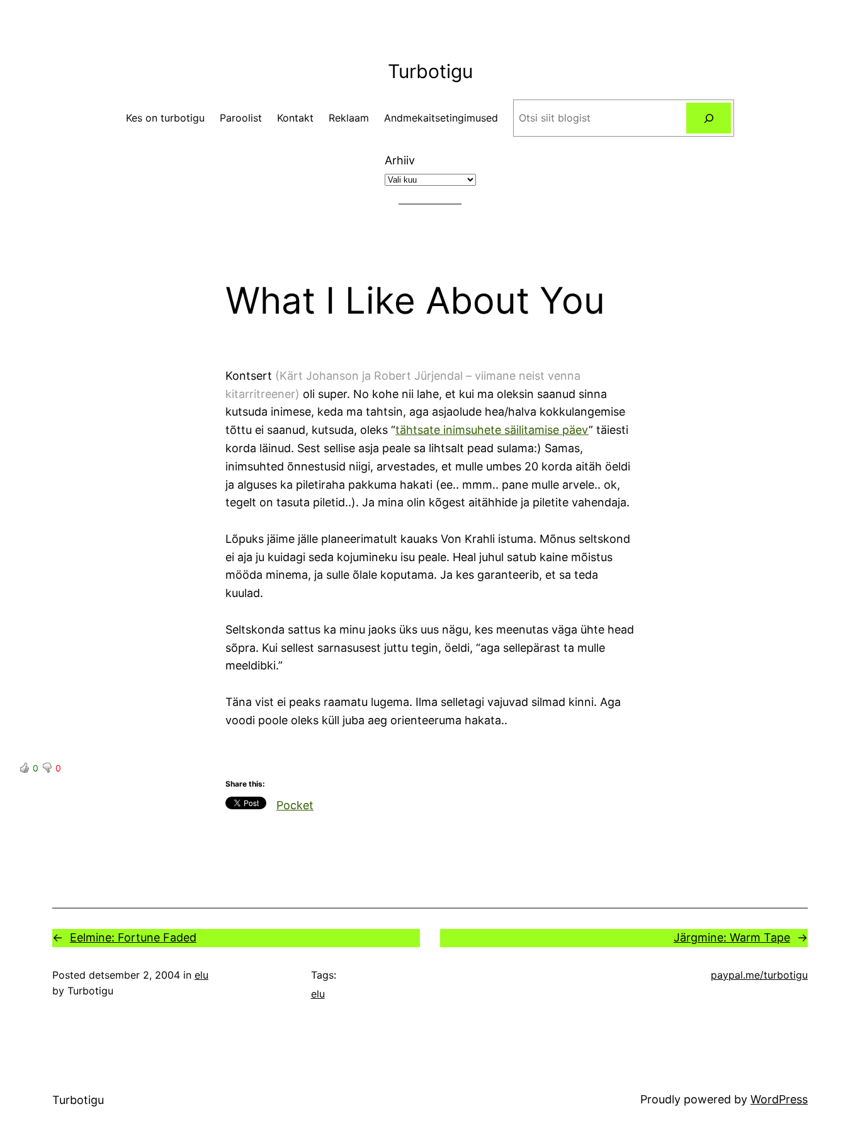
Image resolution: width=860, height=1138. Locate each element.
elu (201, 975)
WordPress (779, 1099)
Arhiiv (400, 160)
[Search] (708, 118)
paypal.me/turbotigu (759, 975)
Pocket (295, 805)
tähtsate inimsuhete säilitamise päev (492, 429)
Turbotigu (430, 71)
